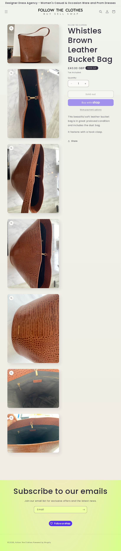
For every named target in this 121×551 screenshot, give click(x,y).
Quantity (72, 77)
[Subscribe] (83, 509)
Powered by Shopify (42, 542)
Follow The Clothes (24, 542)
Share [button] (74, 141)
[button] (6, 11)
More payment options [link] (91, 109)
